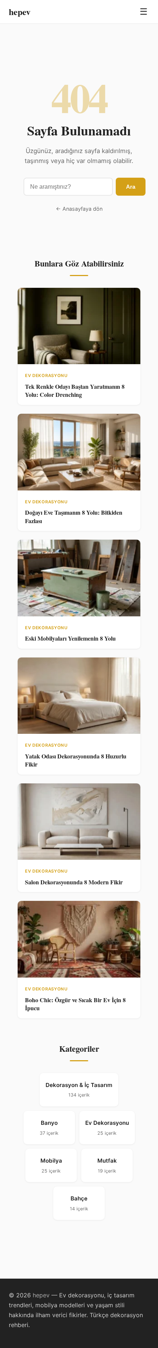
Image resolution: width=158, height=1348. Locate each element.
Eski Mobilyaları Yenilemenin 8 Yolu (70, 638)
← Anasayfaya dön (79, 209)
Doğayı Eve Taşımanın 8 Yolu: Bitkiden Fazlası (73, 516)
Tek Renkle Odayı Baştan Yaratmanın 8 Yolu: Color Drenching (75, 390)
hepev (19, 11)
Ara (130, 187)
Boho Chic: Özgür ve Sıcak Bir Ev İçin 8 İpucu (75, 1004)
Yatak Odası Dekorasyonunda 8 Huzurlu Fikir (75, 760)
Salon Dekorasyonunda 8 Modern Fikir (74, 882)
